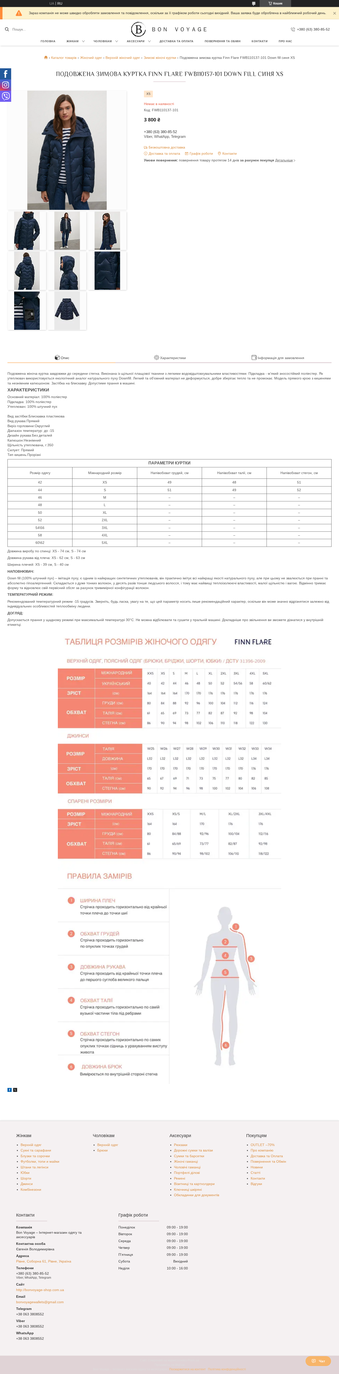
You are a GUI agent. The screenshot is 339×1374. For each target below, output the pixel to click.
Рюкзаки (180, 1145)
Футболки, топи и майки (40, 1161)
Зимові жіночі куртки (160, 58)
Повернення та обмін (223, 41)
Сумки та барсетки (189, 1156)
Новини (257, 1167)
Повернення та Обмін (268, 1161)
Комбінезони (31, 1189)
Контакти (260, 41)
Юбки (25, 1173)
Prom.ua (193, 1360)
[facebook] (9, 1091)
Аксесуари (136, 41)
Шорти (26, 1178)
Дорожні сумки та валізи (193, 1150)
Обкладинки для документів (196, 1195)
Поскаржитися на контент (187, 1369)
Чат (322, 1361)
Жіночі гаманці (186, 1161)
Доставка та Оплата (177, 41)
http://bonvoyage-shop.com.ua (40, 1290)
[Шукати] (6, 29)
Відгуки (256, 1184)
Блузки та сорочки (35, 1156)
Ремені (179, 1178)
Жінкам (72, 41)
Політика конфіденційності (227, 1369)
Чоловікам (103, 41)
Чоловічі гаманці (187, 1167)
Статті (255, 1173)
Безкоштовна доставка (167, 147)
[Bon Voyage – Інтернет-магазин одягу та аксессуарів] (138, 29)
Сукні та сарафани (36, 1150)
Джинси (27, 1184)
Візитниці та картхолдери (194, 1184)
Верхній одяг (31, 1145)
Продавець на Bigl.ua (170, 1365)
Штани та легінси (34, 1167)
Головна (48, 41)
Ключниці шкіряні (188, 1189)
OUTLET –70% (262, 1145)
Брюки (102, 1150)
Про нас (285, 41)
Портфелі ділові (187, 1173)
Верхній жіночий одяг (122, 58)
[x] (15, 1091)
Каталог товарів (63, 58)
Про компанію (262, 1150)
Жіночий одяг (91, 58)
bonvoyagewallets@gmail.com (40, 1302)
